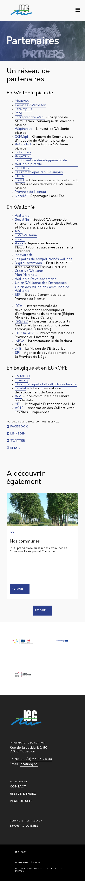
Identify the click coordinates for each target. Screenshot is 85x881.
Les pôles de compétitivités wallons (43, 259)
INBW (19, 341)
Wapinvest (23, 129)
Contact (18, 786)
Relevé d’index (23, 794)
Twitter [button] (17, 441)
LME (18, 348)
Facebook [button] (18, 426)
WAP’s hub (23, 144)
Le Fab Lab (23, 152)
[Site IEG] (14, 10)
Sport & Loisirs (24, 825)
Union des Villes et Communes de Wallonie (42, 289)
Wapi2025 (23, 156)
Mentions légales (28, 863)
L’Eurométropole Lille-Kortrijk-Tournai (46, 384)
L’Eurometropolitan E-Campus (39, 172)
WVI (18, 396)
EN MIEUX (22, 376)
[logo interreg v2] (62, 642)
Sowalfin (22, 219)
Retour (17, 589)
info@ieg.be (29, 764)
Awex (19, 243)
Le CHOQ (22, 168)
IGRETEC (21, 321)
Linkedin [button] (17, 433)
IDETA (19, 176)
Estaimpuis (23, 109)
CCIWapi (21, 137)
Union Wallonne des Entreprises (41, 283)
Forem (20, 239)
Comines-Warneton (30, 105)
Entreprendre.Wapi (30, 117)
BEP (18, 295)
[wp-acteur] (22, 675)
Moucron (22, 101)
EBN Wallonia (26, 235)
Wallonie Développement (35, 279)
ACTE (19, 408)
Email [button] (14, 448)
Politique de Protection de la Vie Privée (38, 870)
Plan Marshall (26, 275)
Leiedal (20, 388)
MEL (18, 404)
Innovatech (23, 255)
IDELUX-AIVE (25, 333)
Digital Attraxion (28, 263)
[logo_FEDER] (22, 642)
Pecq (18, 113)
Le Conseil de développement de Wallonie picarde (41, 162)
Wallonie (22, 216)
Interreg (21, 380)
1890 (18, 231)
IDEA (18, 306)
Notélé (20, 196)
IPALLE (20, 180)
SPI (17, 353)
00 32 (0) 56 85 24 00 (34, 759)
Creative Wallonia (29, 271)
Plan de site (21, 801)
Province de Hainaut (31, 192)
